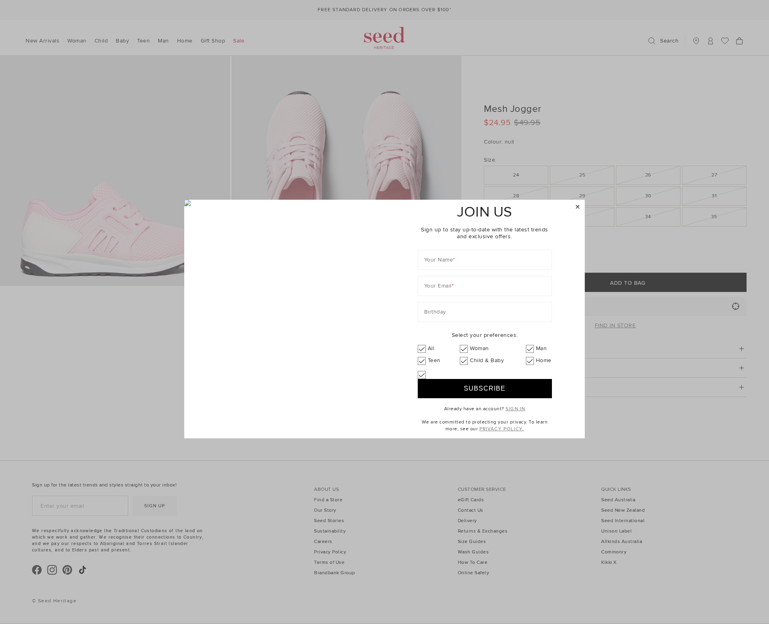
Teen (434, 360)
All (431, 348)
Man (541, 348)
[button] (578, 207)
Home (544, 360)
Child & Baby (487, 360)
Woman (479, 348)
